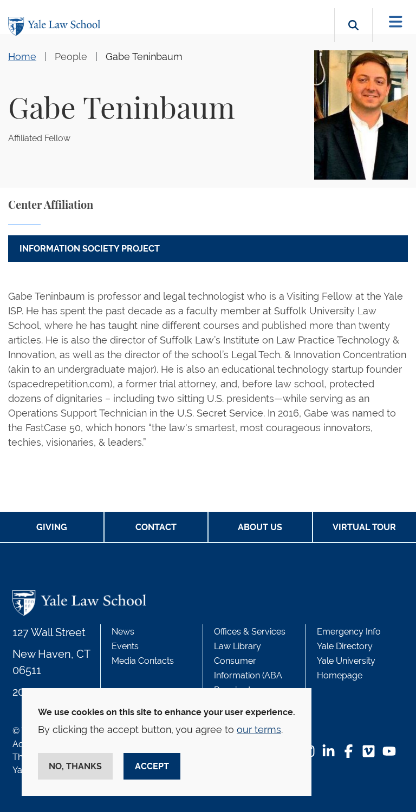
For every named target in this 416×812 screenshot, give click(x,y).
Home (22, 56)
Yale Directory (345, 646)
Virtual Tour (364, 527)
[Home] (57, 26)
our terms (259, 729)
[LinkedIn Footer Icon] (328, 752)
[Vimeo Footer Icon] (368, 752)
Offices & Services (249, 631)
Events (125, 646)
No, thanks (75, 766)
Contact (156, 527)
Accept (152, 766)
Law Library (237, 646)
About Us (260, 527)
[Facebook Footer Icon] (348, 752)
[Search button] (353, 37)
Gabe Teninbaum (144, 56)
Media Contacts (143, 661)
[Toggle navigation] (395, 22)
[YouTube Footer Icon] (389, 752)
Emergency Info (349, 631)
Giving (51, 527)
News (123, 631)
